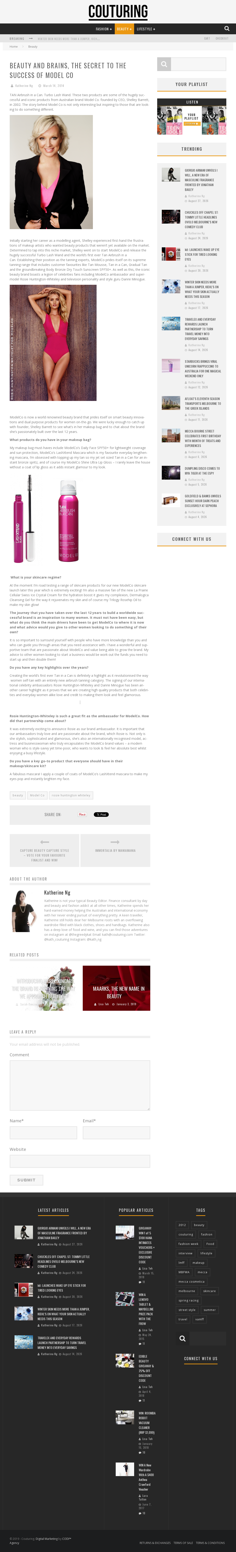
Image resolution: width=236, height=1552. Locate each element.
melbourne (187, 1291)
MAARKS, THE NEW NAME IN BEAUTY (119, 992)
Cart (207, 38)
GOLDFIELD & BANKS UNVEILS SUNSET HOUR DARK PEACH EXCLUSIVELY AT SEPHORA (203, 500)
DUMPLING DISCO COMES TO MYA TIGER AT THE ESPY (202, 470)
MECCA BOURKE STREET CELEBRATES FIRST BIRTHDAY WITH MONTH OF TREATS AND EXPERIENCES (203, 438)
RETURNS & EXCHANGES (155, 1543)
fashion (206, 1234)
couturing (186, 1234)
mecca (202, 1272)
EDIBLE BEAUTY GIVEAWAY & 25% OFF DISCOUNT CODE (146, 1368)
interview (185, 1253)
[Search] (227, 28)
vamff (199, 1319)
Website (18, 1149)
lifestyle (206, 1253)
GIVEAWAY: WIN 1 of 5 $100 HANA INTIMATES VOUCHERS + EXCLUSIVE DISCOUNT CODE (147, 1245)
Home (14, 47)
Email (89, 1120)
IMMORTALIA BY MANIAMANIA (115, 850)
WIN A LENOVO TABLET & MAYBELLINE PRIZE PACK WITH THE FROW (146, 1309)
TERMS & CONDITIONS (210, 1543)
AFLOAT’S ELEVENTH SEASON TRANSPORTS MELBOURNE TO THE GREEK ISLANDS (203, 403)
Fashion (102, 28)
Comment (19, 1054)
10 (144, 1452)
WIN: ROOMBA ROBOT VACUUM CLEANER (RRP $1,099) (147, 1423)
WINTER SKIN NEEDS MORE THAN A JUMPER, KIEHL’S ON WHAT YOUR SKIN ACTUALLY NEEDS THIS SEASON (202, 289)
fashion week (188, 1244)
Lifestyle (144, 28)
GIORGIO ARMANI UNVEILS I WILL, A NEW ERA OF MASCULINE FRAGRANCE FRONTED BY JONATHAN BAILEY (201, 180)
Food (210, 1244)
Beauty (123, 28)
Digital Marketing (47, 1539)
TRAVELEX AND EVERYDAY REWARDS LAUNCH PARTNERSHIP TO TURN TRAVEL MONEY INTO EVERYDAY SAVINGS (200, 329)
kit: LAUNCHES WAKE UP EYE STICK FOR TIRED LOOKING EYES (202, 254)
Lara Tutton (143, 1497)
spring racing (189, 1300)
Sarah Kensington (31, 1004)
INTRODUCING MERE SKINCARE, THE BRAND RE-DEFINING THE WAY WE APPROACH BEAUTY (43, 988)
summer (210, 1310)
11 (144, 1282)
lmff (182, 1263)
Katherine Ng (24, 85)
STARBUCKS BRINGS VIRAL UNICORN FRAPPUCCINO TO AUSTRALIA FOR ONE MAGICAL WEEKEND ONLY (203, 368)
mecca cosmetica (192, 1282)
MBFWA (184, 1272)
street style (187, 1310)
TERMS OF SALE (183, 1543)
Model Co (37, 795)
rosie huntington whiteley (71, 795)
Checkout (222, 38)
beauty (18, 795)
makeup (199, 1263)
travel (183, 1319)
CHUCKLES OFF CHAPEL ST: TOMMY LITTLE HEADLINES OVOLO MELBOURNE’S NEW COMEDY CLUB (201, 219)
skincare (209, 1291)
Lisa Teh (104, 1004)
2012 (182, 1225)
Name (17, 1120)
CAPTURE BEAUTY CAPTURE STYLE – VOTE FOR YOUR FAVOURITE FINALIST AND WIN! (44, 855)
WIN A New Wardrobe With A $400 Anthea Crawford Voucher (146, 1477)
